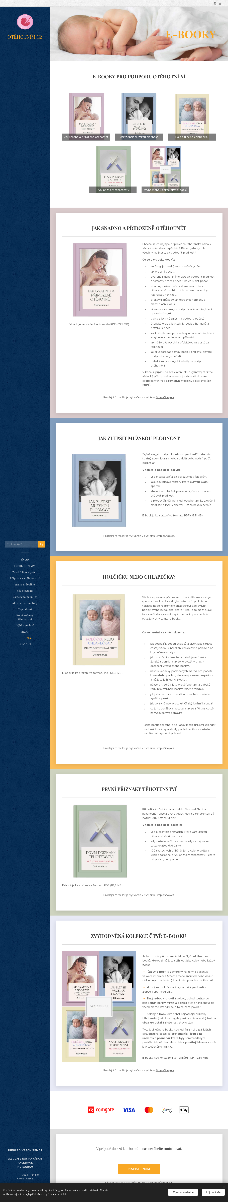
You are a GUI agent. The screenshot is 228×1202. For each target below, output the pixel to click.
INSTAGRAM (25, 1166)
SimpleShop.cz (165, 397)
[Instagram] (220, 3)
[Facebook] (215, 3)
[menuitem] (25, 560)
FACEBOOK (25, 1162)
